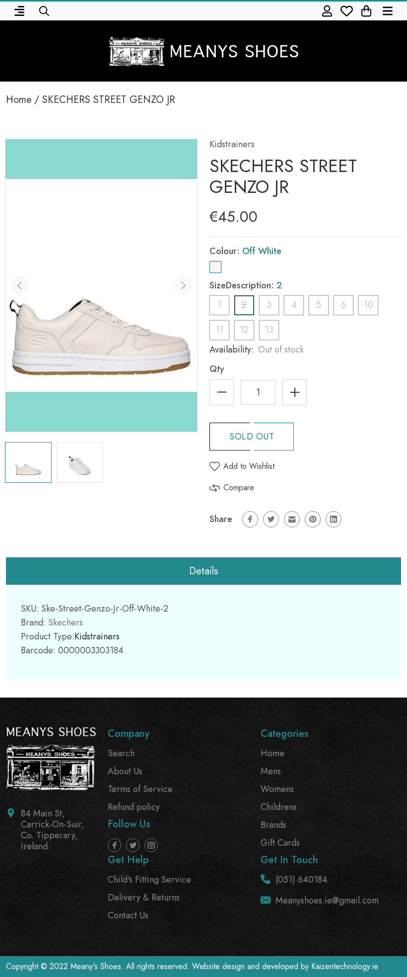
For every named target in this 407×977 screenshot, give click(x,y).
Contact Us (128, 915)
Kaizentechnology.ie (344, 966)
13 (269, 329)
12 (244, 329)
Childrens (279, 806)
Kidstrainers (232, 144)
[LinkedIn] (333, 519)
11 (219, 329)
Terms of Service (140, 789)
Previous (19, 285)
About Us (125, 771)
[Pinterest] (313, 519)
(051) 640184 (301, 879)
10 (368, 304)
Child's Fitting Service (149, 879)
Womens (277, 789)
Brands (273, 824)
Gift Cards (280, 842)
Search (121, 753)
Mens (271, 771)
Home (19, 99)
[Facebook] (250, 519)
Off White (215, 267)
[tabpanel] (28, 462)
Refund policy (134, 806)
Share (220, 519)
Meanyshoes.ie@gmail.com (327, 900)
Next (182, 285)
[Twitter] (271, 519)
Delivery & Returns (144, 897)
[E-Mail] (292, 519)
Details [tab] (203, 571)
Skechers (65, 622)
